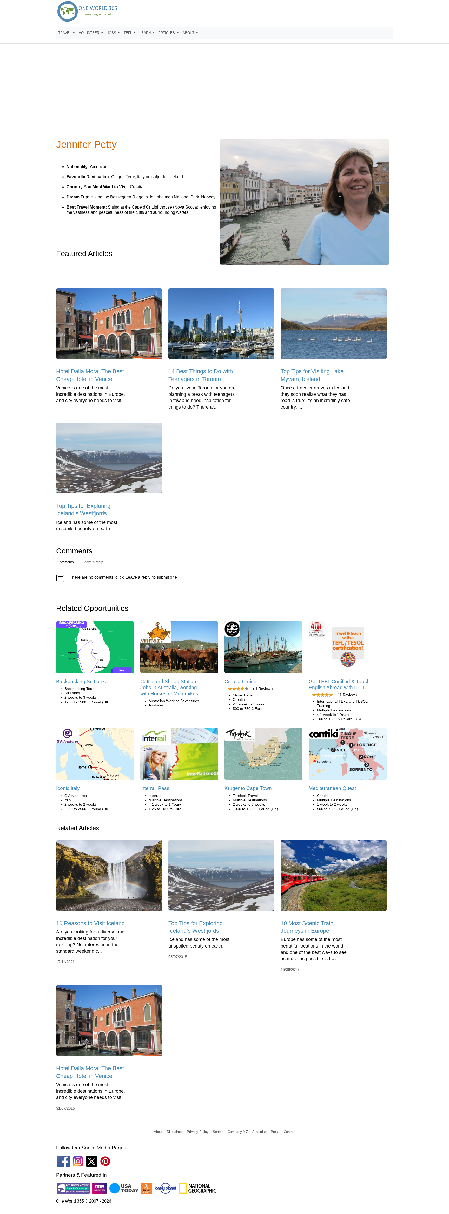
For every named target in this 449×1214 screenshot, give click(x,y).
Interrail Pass (154, 788)
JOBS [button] (112, 33)
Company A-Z (238, 1132)
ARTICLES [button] (167, 33)
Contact (289, 1132)
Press (275, 1132)
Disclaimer (175, 1132)
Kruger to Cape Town (248, 788)
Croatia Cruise (240, 681)
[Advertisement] (224, 94)
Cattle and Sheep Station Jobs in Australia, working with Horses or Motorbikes (169, 687)
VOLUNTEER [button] (89, 33)
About (158, 1132)
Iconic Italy (68, 788)
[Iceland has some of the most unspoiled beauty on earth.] (109, 460)
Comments (65, 562)
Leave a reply (93, 562)
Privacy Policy (198, 1132)
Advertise (259, 1132)
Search (218, 1132)
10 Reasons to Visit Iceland (90, 923)
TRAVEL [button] (65, 33)
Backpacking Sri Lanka (82, 681)
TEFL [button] (128, 33)
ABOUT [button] (189, 33)
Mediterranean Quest (332, 788)
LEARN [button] (146, 33)
